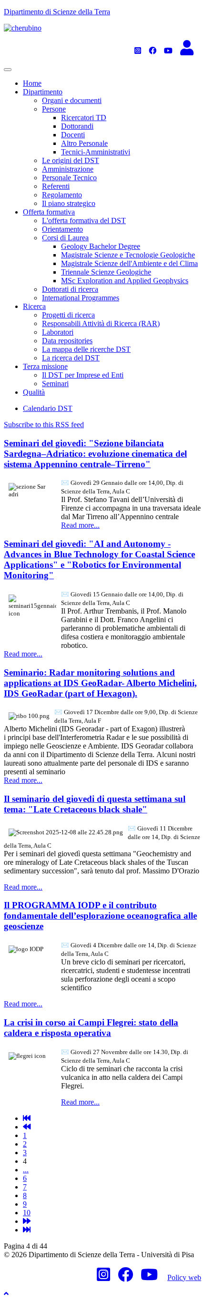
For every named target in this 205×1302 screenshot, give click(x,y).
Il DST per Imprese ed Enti (82, 375)
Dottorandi (77, 126)
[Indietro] (27, 1127)
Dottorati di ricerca (70, 289)
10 (27, 1213)
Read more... (80, 525)
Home (32, 83)
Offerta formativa (49, 212)
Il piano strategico (68, 203)
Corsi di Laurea (65, 238)
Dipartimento (42, 92)
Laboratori (57, 332)
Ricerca (34, 306)
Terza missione (45, 366)
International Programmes (80, 298)
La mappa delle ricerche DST (86, 349)
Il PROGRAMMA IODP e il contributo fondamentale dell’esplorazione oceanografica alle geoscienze (100, 915)
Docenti (73, 135)
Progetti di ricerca (68, 315)
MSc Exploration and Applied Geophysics (124, 281)
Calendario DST (47, 408)
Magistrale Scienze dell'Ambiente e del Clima (129, 263)
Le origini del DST (70, 160)
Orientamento (62, 229)
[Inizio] (27, 1118)
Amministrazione (67, 169)
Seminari (55, 383)
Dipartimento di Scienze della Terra (57, 12)
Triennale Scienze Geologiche (106, 272)
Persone (54, 109)
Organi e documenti (72, 100)
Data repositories (67, 341)
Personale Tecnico (69, 178)
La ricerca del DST (71, 358)
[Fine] (27, 1230)
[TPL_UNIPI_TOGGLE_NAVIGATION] (7, 69)
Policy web (184, 1277)
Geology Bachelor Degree (100, 246)
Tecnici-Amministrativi (95, 152)
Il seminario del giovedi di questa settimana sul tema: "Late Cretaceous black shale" (94, 804)
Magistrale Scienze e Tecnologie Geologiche (128, 255)
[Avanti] (27, 1221)
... (26, 1170)
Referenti (56, 186)
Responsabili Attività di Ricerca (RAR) (101, 323)
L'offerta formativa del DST (84, 220)
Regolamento (62, 195)
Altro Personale (84, 143)
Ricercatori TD (83, 117)
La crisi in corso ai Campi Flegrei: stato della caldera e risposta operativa (91, 1027)
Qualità (34, 392)
